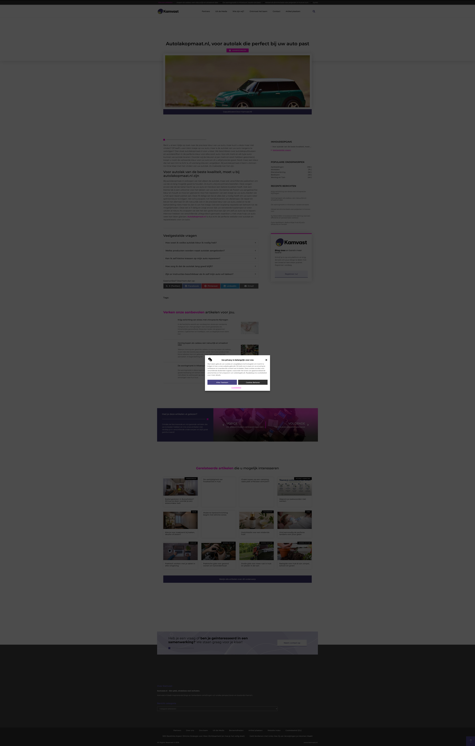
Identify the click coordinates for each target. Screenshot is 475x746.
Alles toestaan (222, 382)
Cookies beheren (253, 382)
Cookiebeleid (236, 387)
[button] (266, 360)
